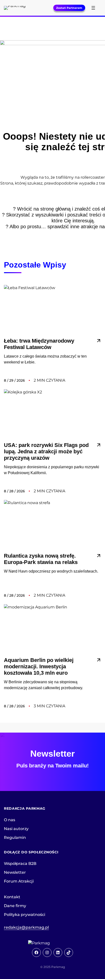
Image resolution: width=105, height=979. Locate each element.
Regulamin (15, 837)
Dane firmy (15, 905)
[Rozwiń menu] (93, 8)
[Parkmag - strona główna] (52, 943)
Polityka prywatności (24, 914)
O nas (9, 820)
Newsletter (15, 872)
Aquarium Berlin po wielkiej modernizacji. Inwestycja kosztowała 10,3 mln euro (39, 666)
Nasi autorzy (16, 828)
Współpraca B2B (20, 863)
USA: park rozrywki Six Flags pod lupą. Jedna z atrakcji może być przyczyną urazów (46, 451)
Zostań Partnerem (69, 8)
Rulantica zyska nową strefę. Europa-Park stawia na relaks (41, 559)
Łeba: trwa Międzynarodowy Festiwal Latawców (39, 344)
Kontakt (12, 897)
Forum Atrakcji (19, 881)
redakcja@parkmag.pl (26, 927)
